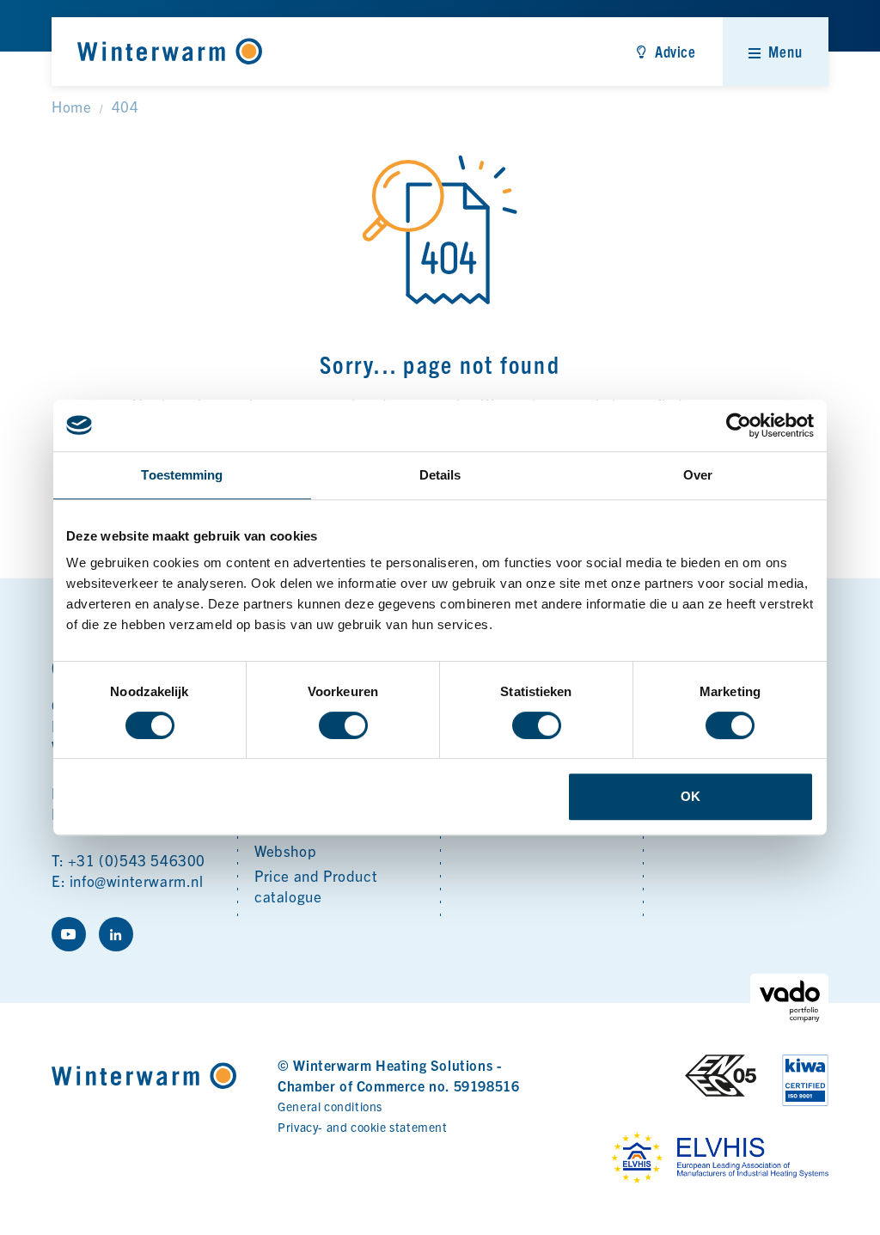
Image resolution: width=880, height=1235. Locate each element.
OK (690, 796)
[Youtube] (69, 934)
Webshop (285, 850)
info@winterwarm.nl (137, 880)
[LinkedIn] (116, 934)
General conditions (330, 1106)
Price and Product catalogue (315, 885)
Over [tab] (697, 475)
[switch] (343, 725)
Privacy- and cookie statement (362, 1126)
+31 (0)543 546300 (136, 860)
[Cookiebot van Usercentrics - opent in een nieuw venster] (738, 425)
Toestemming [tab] (182, 475)
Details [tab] (440, 475)
